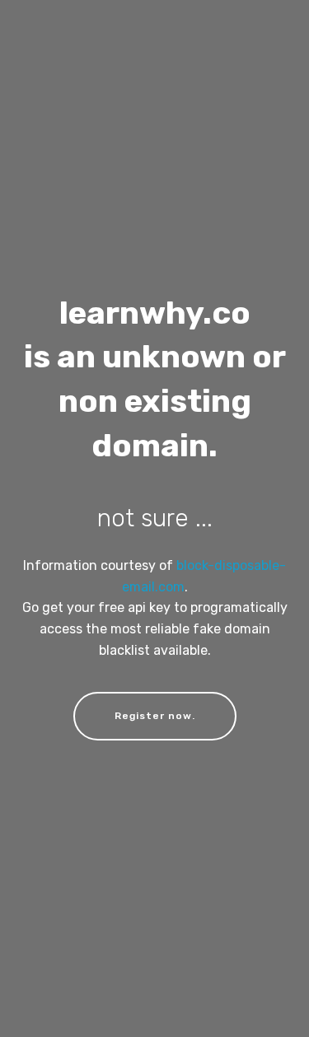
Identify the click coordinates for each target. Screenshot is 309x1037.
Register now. (155, 716)
